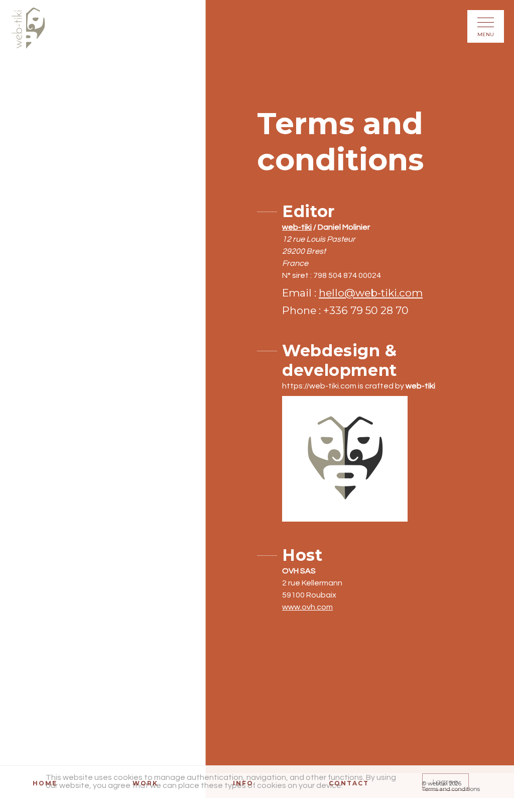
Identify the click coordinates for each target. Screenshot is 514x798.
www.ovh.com (307, 607)
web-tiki (297, 227)
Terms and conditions (451, 789)
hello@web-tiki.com (371, 292)
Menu (485, 34)
